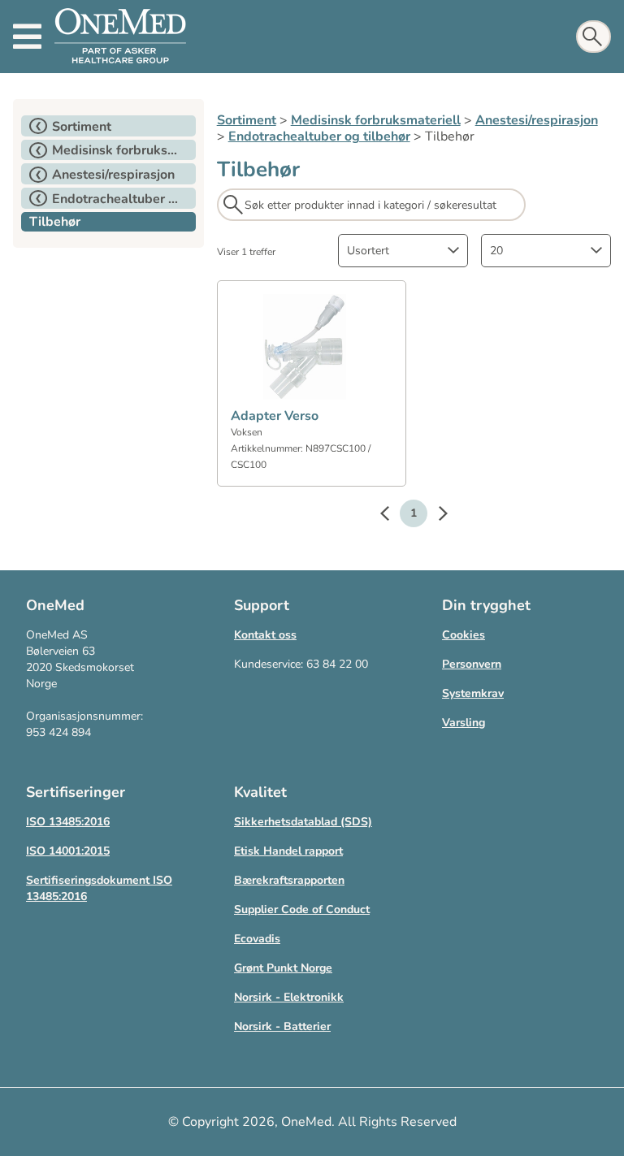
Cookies (463, 635)
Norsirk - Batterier (282, 1026)
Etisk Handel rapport (288, 851)
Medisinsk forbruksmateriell (376, 120)
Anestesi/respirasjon (536, 120)
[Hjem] (120, 36)
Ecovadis (257, 938)
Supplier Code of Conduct (302, 909)
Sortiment (246, 120)
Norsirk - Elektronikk (289, 997)
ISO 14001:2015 (68, 851)
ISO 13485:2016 (68, 821)
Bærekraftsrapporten (289, 880)
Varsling (463, 722)
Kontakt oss (265, 635)
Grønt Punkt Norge (283, 968)
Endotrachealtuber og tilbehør (319, 136)
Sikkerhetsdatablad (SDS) (303, 821)
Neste (434, 516)
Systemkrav (473, 693)
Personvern (471, 664)
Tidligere (392, 516)
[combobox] (403, 250)
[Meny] (27, 36)
